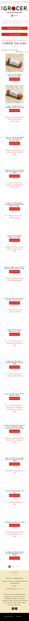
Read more (14, 79)
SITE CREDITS (19, 616)
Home (3, 40)
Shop (7, 40)
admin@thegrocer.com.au (14, 589)
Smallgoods (14, 40)
